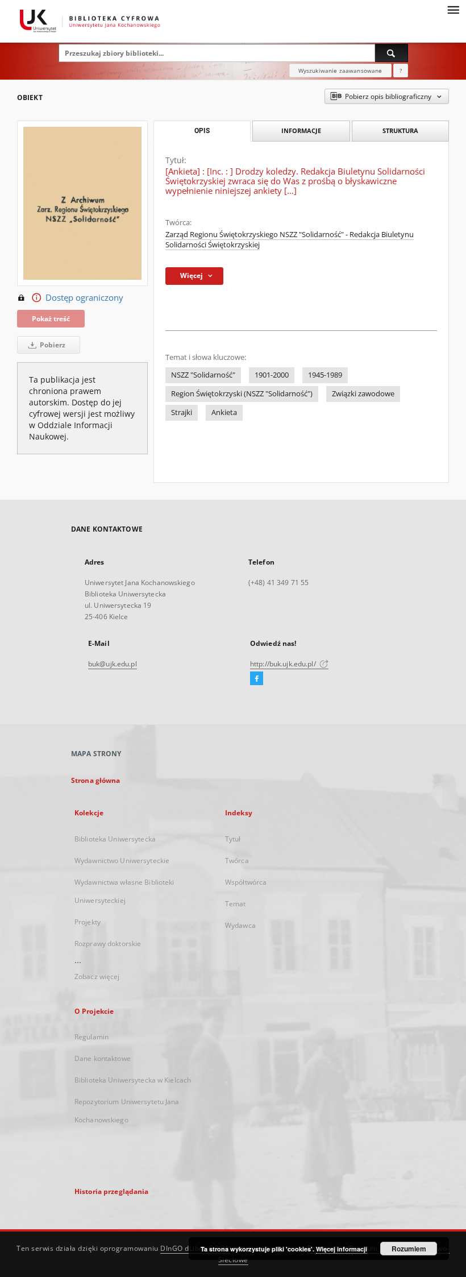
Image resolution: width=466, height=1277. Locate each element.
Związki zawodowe (363, 394)
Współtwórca (246, 882)
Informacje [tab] (301, 130)
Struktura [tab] (400, 130)
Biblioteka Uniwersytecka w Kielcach (132, 1080)
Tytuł (233, 839)
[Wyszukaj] (391, 53)
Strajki (181, 412)
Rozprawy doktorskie (107, 943)
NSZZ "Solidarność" (203, 375)
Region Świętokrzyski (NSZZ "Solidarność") (242, 394)
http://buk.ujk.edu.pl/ (284, 664)
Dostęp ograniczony (84, 298)
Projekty (87, 922)
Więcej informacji (341, 1249)
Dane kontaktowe (102, 1058)
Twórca (237, 860)
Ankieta (224, 412)
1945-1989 (325, 375)
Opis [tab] (202, 131)
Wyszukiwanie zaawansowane (340, 70)
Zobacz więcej (97, 976)
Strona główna (95, 780)
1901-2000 (272, 375)
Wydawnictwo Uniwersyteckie (121, 860)
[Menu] (453, 9)
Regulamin (91, 1037)
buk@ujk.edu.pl (112, 664)
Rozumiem (409, 1248)
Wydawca (240, 925)
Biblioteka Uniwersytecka (115, 839)
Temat (235, 904)
